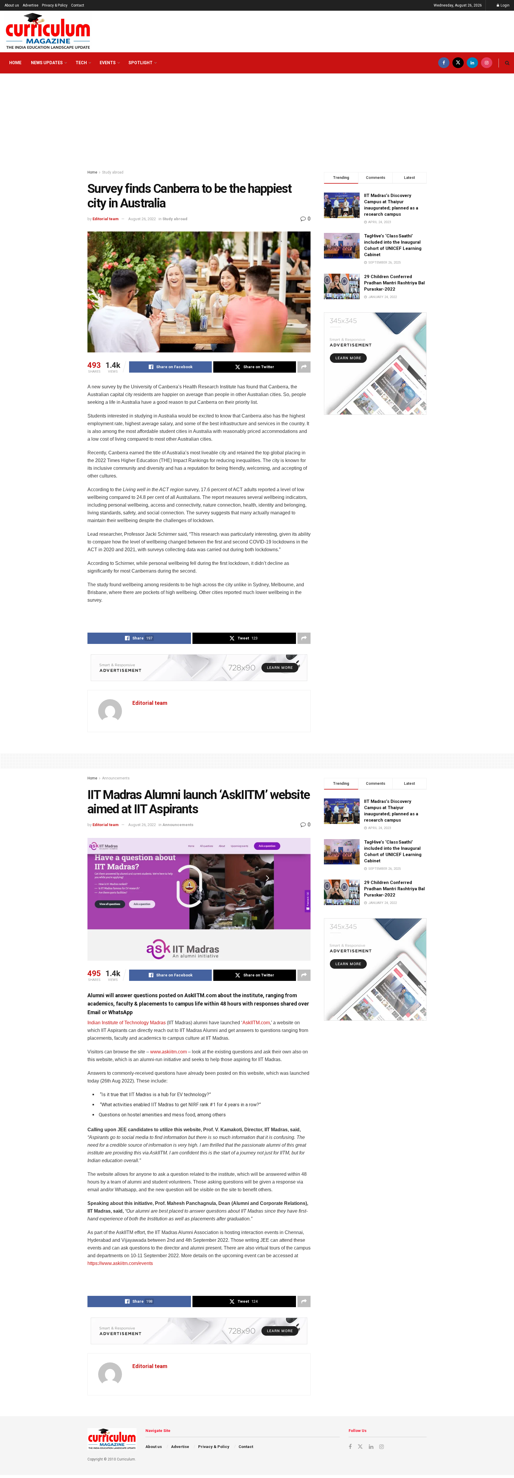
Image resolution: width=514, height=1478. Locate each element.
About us (11, 5)
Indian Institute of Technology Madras (126, 1022)
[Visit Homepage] (48, 31)
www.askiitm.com (168, 1051)
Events (108, 62)
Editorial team (106, 219)
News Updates (47, 62)
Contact (77, 5)
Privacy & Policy (55, 5)
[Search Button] (507, 62)
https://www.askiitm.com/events (120, 1263)
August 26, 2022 (142, 219)
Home (15, 62)
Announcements (116, 778)
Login (505, 5)
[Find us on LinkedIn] (472, 62)
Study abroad (112, 172)
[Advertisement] (257, 118)
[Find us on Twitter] (458, 62)
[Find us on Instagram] (486, 62)
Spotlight (140, 62)
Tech (81, 62)
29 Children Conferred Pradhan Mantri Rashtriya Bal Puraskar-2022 (394, 283)
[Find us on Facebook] (443, 62)
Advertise (30, 5)
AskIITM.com (256, 1022)
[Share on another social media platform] (304, 367)
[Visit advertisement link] (199, 667)
